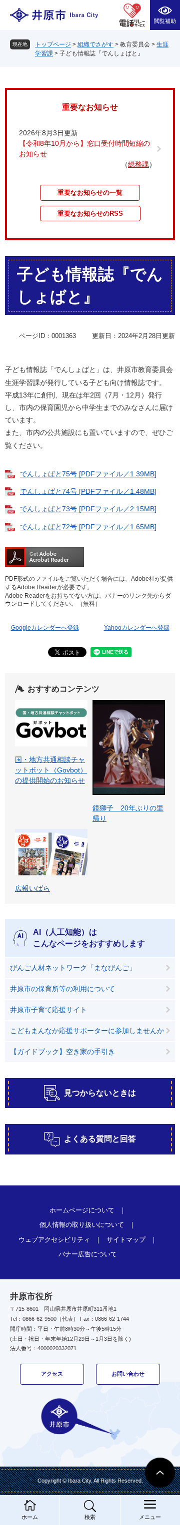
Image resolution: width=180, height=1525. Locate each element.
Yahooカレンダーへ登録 (137, 627)
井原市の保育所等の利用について (62, 989)
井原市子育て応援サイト (48, 1010)
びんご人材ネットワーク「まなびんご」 (73, 968)
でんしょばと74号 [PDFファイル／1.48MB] (88, 491)
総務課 (138, 164)
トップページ (53, 44)
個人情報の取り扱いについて (82, 1224)
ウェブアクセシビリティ (54, 1239)
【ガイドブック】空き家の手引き (62, 1052)
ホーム (30, 1517)
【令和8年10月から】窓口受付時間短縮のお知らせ (84, 148)
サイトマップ (126, 1239)
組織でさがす (96, 44)
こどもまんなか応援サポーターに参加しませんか (87, 1031)
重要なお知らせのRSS (90, 213)
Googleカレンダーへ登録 (45, 627)
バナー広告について (87, 1254)
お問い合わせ (128, 1374)
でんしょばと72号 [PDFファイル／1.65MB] (88, 527)
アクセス (52, 1374)
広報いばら (32, 888)
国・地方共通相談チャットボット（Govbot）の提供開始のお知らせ (51, 770)
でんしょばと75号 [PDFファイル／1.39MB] (88, 474)
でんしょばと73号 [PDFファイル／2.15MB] (88, 509)
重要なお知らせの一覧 (90, 192)
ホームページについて (82, 1210)
